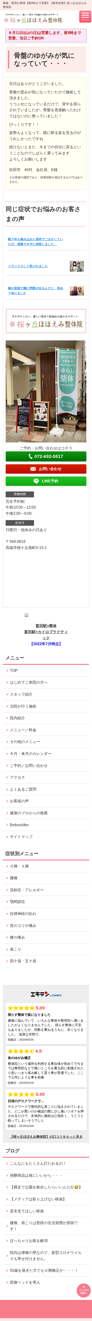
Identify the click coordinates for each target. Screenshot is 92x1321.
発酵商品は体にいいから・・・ (36, 1175)
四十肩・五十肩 (23, 961)
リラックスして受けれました (28, 266)
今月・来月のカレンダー (30, 754)
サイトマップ (21, 837)
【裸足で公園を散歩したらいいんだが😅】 (46, 1187)
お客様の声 (19, 801)
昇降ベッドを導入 (25, 1282)
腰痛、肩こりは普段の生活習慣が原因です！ (44, 1226)
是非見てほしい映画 (27, 1211)
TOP (14, 671)
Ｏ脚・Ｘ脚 (19, 866)
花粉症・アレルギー (27, 890)
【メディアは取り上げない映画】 (38, 1199)
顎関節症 (17, 902)
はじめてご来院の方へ (29, 682)
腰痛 (13, 878)
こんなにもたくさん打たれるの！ (38, 1163)
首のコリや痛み (23, 926)
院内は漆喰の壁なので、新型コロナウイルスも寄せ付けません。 (46, 1256)
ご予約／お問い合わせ (29, 766)
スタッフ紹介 (21, 694)
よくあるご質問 (23, 789)
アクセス (17, 777)
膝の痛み (17, 937)
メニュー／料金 (23, 730)
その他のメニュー (25, 742)
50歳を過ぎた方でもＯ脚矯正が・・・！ (44, 1270)
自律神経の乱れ (23, 914)
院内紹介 (17, 718)
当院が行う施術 (23, 706)
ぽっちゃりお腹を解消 (29, 1241)
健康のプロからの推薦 (29, 813)
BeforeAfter (19, 825)
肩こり (15, 949)
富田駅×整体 (46, 626)
